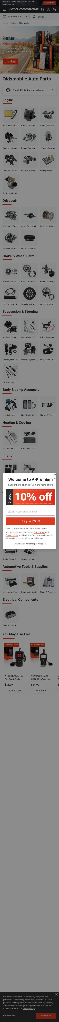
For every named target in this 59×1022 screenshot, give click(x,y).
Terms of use (39, 532)
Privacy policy (12, 535)
